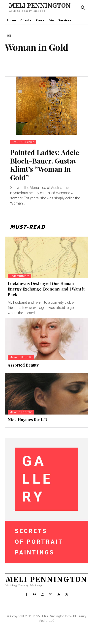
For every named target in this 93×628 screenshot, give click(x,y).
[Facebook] (26, 594)
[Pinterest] (50, 594)
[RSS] (58, 594)
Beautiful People (23, 142)
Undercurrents (19, 276)
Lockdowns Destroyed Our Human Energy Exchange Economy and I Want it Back (46, 289)
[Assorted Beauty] (46, 339)
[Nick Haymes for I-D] (46, 394)
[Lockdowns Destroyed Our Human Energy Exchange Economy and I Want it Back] (46, 257)
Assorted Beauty (23, 365)
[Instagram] (42, 594)
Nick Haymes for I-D (27, 419)
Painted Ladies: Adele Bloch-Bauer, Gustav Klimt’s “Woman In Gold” (44, 165)
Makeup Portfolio (20, 357)
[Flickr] (34, 594)
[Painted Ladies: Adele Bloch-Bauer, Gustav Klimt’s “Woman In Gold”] (46, 106)
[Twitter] (66, 594)
